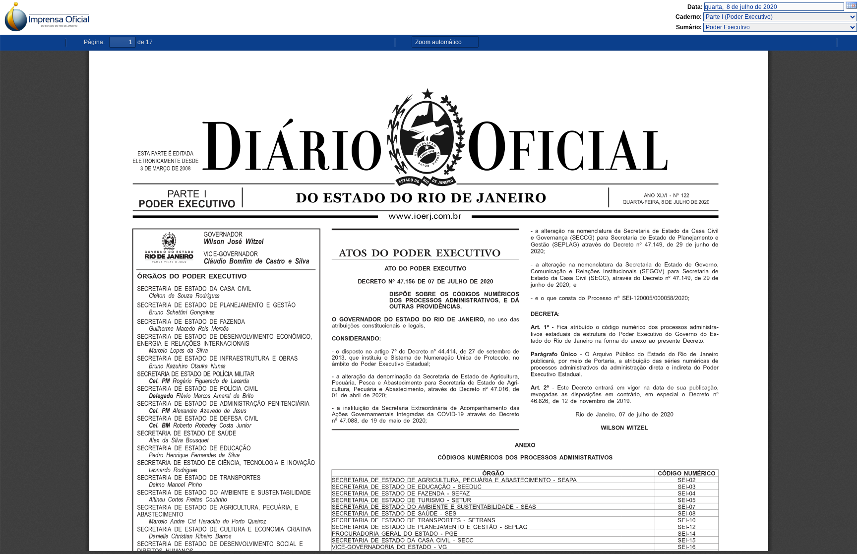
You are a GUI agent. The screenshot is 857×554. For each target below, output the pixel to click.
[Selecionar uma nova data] (851, 6)
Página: (94, 42)
